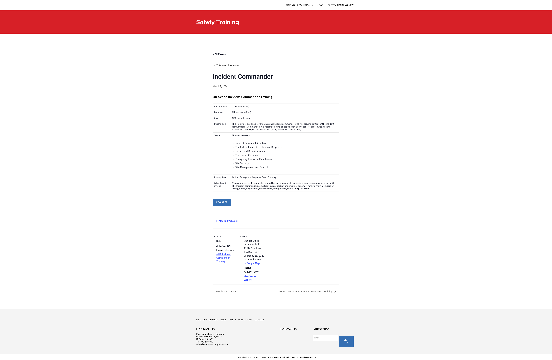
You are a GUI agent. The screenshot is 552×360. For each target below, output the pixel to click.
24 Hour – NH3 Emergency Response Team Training (305, 291)
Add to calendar (228, 220)
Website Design (292, 357)
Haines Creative (309, 357)
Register (221, 202)
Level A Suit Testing (226, 291)
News (320, 5)
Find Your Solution (298, 5)
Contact (259, 319)
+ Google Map (252, 263)
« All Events (219, 54)
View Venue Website (250, 278)
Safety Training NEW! (341, 5)
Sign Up (346, 341)
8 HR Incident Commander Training (223, 258)
